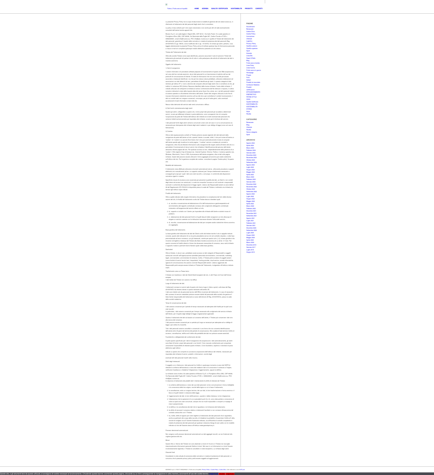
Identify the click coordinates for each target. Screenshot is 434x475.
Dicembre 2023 (251, 155)
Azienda (249, 53)
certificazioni (250, 90)
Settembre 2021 (251, 216)
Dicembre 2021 (251, 211)
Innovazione (250, 36)
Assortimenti (250, 26)
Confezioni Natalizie (252, 85)
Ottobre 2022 (250, 189)
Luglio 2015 (250, 250)
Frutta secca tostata (253, 63)
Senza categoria (251, 132)
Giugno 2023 (250, 170)
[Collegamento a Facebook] (266, 1)
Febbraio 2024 (251, 150)
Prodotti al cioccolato (253, 82)
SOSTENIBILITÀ (251, 104)
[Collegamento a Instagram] (263, 1)
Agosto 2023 (250, 165)
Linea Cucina (250, 68)
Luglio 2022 (250, 196)
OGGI (248, 99)
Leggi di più (213, 473)
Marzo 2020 (250, 242)
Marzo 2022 (250, 206)
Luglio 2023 (250, 167)
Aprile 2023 (250, 174)
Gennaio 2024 (250, 153)
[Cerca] (266, 8)
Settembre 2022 (251, 191)
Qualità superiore (251, 48)
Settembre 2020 (251, 230)
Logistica (249, 41)
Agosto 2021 (250, 218)
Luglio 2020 (250, 233)
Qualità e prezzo (251, 46)
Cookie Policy (250, 34)
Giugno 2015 (250, 252)
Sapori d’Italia (250, 58)
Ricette (248, 114)
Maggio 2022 (250, 201)
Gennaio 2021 (250, 225)
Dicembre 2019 (251, 245)
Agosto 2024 (250, 143)
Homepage (249, 72)
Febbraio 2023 (251, 179)
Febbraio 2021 (251, 223)
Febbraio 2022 (251, 208)
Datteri (248, 80)
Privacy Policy (251, 43)
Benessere (249, 29)
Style (248, 111)
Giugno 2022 (250, 199)
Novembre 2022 (251, 187)
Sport (248, 51)
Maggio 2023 (250, 172)
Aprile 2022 (250, 203)
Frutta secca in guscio (253, 70)
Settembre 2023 (251, 162)
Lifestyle (249, 39)
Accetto (221, 474)
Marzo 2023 (250, 177)
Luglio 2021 (250, 220)
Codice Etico (250, 31)
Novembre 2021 (251, 213)
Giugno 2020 (250, 235)
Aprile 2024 (250, 145)
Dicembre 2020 (251, 228)
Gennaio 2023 (250, 182)
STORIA (249, 109)
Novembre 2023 (251, 157)
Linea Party (250, 65)
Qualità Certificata (252, 102)
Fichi (248, 77)
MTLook (242, 469)
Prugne (248, 75)
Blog (247, 60)
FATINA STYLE (251, 97)
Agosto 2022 (250, 194)
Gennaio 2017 (250, 247)
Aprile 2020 (250, 240)
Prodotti (248, 87)
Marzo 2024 (250, 148)
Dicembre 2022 (251, 184)
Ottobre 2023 (250, 160)
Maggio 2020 (250, 237)
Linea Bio (249, 55)
